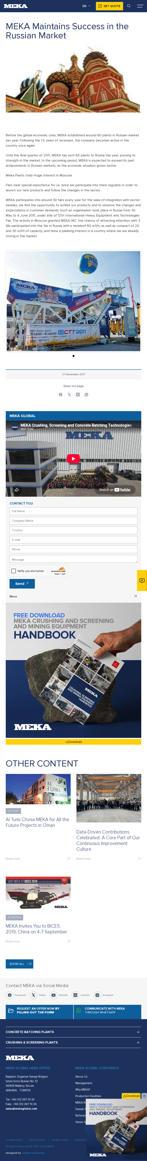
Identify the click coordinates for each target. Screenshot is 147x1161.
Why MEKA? (82, 1089)
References (83, 1115)
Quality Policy (60, 1140)
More (13, 596)
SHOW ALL (17, 964)
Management (83, 1083)
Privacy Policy (37, 1140)
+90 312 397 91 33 (23, 1099)
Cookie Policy (14, 1140)
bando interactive (33, 1153)
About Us (81, 1076)
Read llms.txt (82, 1140)
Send (20, 583)
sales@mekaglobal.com (21, 1108)
